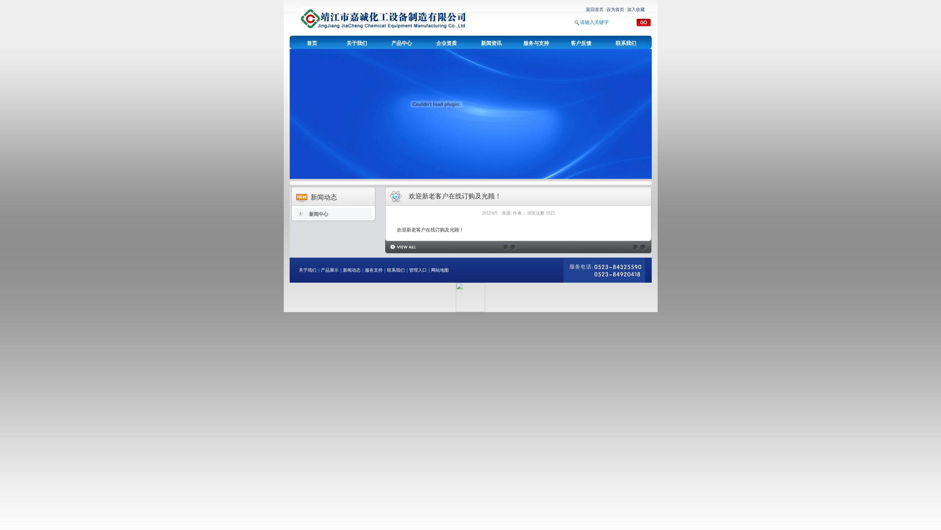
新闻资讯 (491, 43)
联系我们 (626, 43)
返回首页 (595, 9)
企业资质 (446, 43)
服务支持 (374, 270)
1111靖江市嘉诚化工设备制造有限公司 (383, 18)
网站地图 (440, 270)
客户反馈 (581, 43)
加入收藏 (636, 9)
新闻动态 (352, 270)
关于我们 (357, 43)
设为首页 (615, 9)
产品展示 (330, 270)
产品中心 (401, 43)
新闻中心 (318, 214)
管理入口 (418, 270)
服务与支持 (536, 43)
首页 (312, 43)
